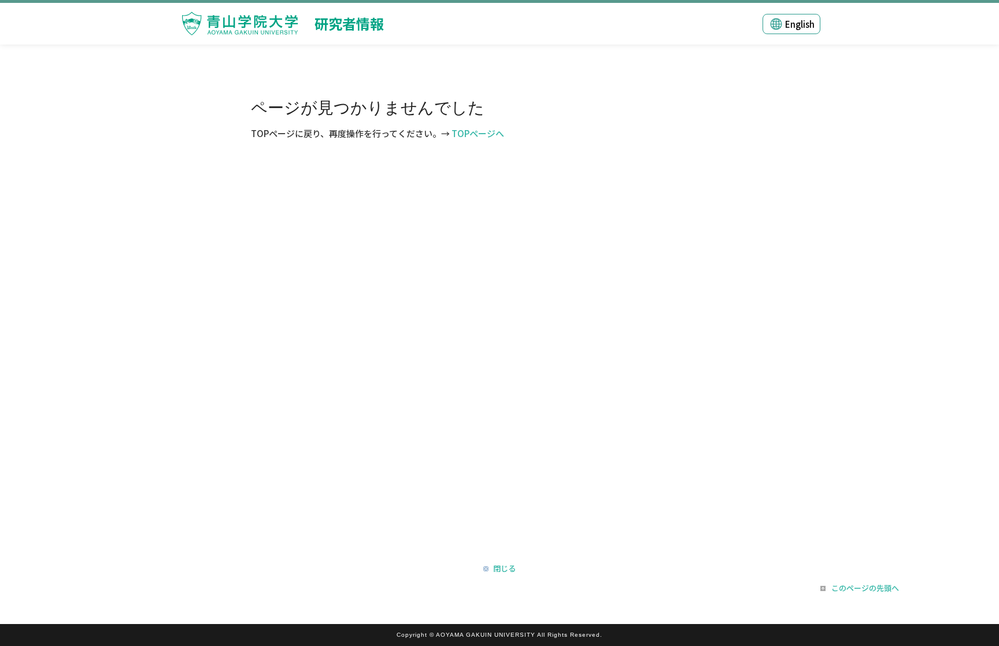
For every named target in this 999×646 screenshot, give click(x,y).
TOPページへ (478, 133)
